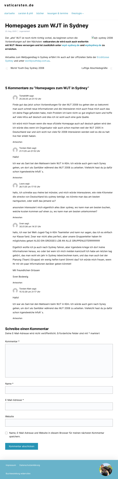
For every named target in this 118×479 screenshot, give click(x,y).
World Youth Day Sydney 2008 (27, 68)
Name (9, 383)
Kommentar (12, 341)
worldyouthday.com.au (37, 60)
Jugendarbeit (24, 31)
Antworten (17, 142)
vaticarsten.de (19, 5)
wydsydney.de (93, 45)
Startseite (9, 13)
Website (9, 416)
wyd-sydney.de (71, 45)
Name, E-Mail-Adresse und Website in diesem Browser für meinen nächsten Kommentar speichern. (56, 434)
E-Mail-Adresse (14, 399)
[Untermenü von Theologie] (83, 13)
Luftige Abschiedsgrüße (94, 68)
